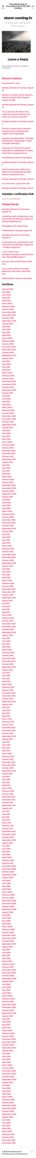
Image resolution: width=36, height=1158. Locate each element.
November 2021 (9, 454)
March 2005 (7, 1030)
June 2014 (6, 710)
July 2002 (6, 1120)
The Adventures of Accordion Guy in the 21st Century (18, 6)
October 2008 (8, 906)
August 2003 (7, 1082)
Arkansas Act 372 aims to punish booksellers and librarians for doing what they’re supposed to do (17, 150)
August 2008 (7, 912)
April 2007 (6, 958)
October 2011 (7, 803)
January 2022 (8, 448)
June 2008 (6, 918)
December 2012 (8, 762)
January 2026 (8, 309)
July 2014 (6, 707)
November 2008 (9, 904)
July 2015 (6, 673)
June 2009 (6, 883)
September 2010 (9, 840)
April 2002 (6, 1129)
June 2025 (6, 329)
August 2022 (7, 428)
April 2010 (6, 854)
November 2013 (9, 730)
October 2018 (8, 560)
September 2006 (9, 979)
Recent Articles (12, 78)
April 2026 (6, 301)
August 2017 (7, 601)
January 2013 (7, 759)
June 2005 (6, 1022)
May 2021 (6, 471)
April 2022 (6, 439)
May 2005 (6, 1025)
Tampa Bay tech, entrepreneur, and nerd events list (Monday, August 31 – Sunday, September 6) (18, 219)
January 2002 (8, 1137)
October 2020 (8, 491)
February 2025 (8, 341)
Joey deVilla (14, 23)
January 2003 (8, 1103)
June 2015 (6, 676)
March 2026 (7, 304)
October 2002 (8, 1111)
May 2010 (6, 852)
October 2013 (7, 733)
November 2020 (9, 488)
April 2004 (6, 1062)
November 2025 (9, 315)
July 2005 (6, 1019)
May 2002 (6, 1126)
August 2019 (7, 531)
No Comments (19, 26)
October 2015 (7, 664)
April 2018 (6, 578)
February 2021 (8, 479)
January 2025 (8, 344)
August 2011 (7, 808)
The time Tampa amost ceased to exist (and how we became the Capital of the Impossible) (16, 131)
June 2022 (6, 433)
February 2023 (8, 410)
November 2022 (9, 419)
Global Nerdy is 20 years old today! (17, 278)
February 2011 (8, 826)
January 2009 (8, 898)
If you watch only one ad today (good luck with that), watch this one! (16, 271)
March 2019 (7, 546)
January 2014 (7, 725)
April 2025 (6, 335)
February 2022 (8, 445)
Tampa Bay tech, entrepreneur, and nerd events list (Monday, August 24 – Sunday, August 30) (17, 244)
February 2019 (8, 549)
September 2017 (9, 598)
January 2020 (8, 517)
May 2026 (6, 298)
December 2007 (9, 935)
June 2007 (6, 953)
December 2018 (9, 554)
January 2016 (7, 655)
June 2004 (6, 1056)
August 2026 (7, 289)
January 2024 (8, 379)
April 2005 (6, 1028)
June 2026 (6, 295)
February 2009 (8, 895)
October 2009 (8, 872)
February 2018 (8, 583)
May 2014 (6, 713)
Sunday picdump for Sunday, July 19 (17, 188)
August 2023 (7, 393)
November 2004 (9, 1042)
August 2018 (7, 566)
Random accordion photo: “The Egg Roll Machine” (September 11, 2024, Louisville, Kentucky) (17, 141)
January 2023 (8, 413)
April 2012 (6, 785)
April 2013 (6, 751)
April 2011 (6, 820)
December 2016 (8, 624)
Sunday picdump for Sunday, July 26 (17, 179)
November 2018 (9, 557)
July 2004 (6, 1054)
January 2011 (7, 829)
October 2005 (8, 1010)
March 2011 (6, 823)
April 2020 (6, 508)
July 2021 (6, 465)
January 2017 (7, 621)
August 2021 (7, 462)
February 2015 (8, 687)
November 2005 (9, 1007)
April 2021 (6, 474)
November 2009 (9, 869)
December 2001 (9, 1140)
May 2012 (6, 782)
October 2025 (8, 318)
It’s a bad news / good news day (16, 184)
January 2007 (8, 967)
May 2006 (6, 990)
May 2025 (6, 332)
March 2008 (7, 927)
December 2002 (9, 1105)
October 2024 (8, 353)
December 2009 (9, 866)
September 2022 (9, 425)
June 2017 (6, 606)
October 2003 (8, 1077)
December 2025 (9, 312)
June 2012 (6, 779)
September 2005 (9, 1013)
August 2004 (7, 1051)
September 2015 (9, 667)
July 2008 (6, 915)
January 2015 (7, 690)
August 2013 (7, 739)
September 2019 (9, 529)
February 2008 (8, 929)
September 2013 (9, 736)
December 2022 (9, 416)
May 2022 (6, 436)
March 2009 (7, 892)
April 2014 (6, 716)
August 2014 (7, 704)
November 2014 (9, 696)
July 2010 (6, 846)
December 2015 (8, 658)
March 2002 (7, 1131)
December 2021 (8, 451)
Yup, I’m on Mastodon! (11, 199)
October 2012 (7, 768)
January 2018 (7, 586)
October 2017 (7, 595)
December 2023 (9, 381)
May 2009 (6, 886)
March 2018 (7, 580)
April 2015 (6, 681)
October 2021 (7, 456)
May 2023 (6, 402)
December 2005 (9, 1004)
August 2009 (7, 878)
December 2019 (8, 520)
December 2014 (9, 693)
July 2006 (6, 984)
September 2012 (9, 771)
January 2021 (7, 482)
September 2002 (9, 1114)
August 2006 (7, 981)
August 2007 (7, 947)
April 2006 (6, 993)
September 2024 (9, 355)
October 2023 (8, 387)
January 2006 (8, 1002)
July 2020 (6, 500)
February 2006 (8, 999)
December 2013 (8, 728)
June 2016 (6, 641)
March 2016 (7, 650)
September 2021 (9, 459)
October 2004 (8, 1045)
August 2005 (7, 1016)
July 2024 (6, 361)
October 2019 (7, 526)
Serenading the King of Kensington (17, 158)
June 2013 (6, 745)
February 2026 (8, 306)
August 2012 (7, 774)
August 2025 (7, 324)
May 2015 (6, 679)
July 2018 (6, 569)
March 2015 (7, 684)
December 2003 (9, 1071)
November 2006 (9, 973)
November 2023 (9, 384)
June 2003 (6, 1088)
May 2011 (6, 817)
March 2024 (7, 373)
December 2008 (9, 901)
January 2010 (7, 863)
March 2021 (7, 477)
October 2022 (8, 422)
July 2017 (6, 604)
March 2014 (7, 719)
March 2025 (7, 338)
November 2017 (9, 592)
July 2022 (6, 430)
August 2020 (7, 497)
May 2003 (6, 1091)
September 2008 (9, 909)
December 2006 (9, 970)
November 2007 (9, 938)
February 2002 (8, 1134)
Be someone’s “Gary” (11, 83)
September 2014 (9, 702)
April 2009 (6, 889)
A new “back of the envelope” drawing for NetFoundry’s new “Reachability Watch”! (18, 254)
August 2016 (7, 635)
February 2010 (8, 860)
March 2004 (7, 1065)
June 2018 (6, 572)
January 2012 (7, 794)
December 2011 (8, 797)
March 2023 (7, 407)
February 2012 (8, 791)
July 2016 (6, 638)
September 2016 (9, 632)
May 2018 (6, 575)
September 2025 (9, 321)
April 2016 (6, 647)
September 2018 (9, 563)
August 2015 (7, 670)
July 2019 (6, 534)
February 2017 (8, 618)
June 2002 (6, 1123)
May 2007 (6, 955)
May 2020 (6, 505)
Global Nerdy (10, 204)
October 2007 (8, 941)
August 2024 (7, 358)
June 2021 (6, 468)
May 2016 (6, 644)
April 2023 (6, 404)
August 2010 (7, 843)
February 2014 (8, 722)
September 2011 (8, 805)
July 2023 (6, 396)
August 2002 (7, 1117)
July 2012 (6, 777)
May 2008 (6, 921)
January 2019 (7, 552)
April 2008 (6, 924)
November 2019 (9, 523)
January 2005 (8, 1036)
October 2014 (8, 699)
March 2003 (7, 1097)
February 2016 (8, 653)
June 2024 (6, 364)
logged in (17, 66)
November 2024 (9, 350)
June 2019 (6, 537)
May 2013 (6, 748)
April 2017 (6, 612)
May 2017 (6, 609)
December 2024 (9, 347)
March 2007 (7, 961)
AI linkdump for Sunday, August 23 (17, 230)
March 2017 (7, 615)
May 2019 (6, 540)
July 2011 (5, 811)
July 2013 (6, 742)
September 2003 (9, 1079)
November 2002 (9, 1108)
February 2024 (8, 376)
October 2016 (7, 629)
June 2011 (6, 814)
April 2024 (6, 370)
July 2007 (6, 950)
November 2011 (8, 800)
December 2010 (9, 831)
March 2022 (7, 442)
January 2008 (8, 932)
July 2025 (6, 327)
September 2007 (9, 944)
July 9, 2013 (27, 23)
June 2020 (6, 503)
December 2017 (8, 589)
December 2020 (9, 485)
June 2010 (6, 849)
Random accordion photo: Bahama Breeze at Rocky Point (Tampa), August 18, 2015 (17, 97)
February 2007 (8, 964)
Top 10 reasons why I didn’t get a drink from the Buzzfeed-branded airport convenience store (16, 172)
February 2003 (8, 1100)
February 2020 (8, 514)
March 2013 (7, 754)
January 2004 (8, 1068)
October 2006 (8, 976)
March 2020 (7, 511)
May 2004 (6, 1059)
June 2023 (6, 399)
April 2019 (6, 543)
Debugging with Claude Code (15, 226)
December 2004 (9, 1039)
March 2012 (7, 788)
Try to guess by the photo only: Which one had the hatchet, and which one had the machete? (16, 114)
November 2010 (9, 834)
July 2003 (6, 1085)
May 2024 (6, 367)
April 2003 (6, 1094)
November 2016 (9, 627)
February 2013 (8, 756)
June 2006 (6, 987)
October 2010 (8, 837)
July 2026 (6, 292)
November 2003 (9, 1074)
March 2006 (7, 996)
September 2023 (9, 390)
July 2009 (6, 880)
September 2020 (9, 494)
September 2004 (9, 1048)
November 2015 (9, 661)
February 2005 (8, 1033)
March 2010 (7, 857)
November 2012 (9, 765)
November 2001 (9, 1143)
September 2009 (9, 875)
